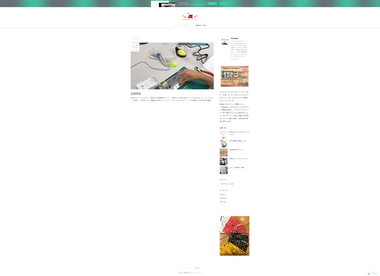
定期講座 (136, 93)
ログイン (224, 3)
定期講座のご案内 (200, 25)
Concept (186, 25)
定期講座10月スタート (237, 150)
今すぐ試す (212, 3)
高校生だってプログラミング (239, 159)
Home (176, 25)
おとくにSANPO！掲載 (237, 167)
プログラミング (227, 184)
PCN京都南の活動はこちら (238, 141)
